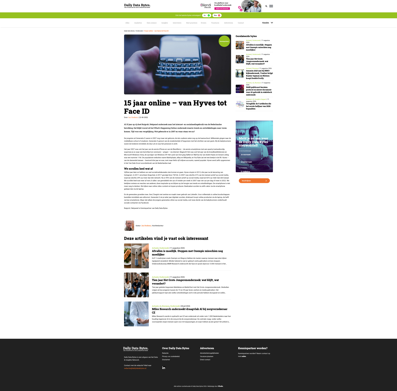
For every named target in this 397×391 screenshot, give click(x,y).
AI (160, 306)
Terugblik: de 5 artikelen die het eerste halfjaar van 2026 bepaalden (258, 106)
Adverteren (228, 23)
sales (244, 356)
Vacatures (215, 23)
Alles (127, 23)
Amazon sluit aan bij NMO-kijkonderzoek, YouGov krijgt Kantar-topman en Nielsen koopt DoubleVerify (259, 74)
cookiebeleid (175, 356)
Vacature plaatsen (206, 356)
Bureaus (165, 306)
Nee (215, 15)
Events (203, 23)
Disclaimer (166, 360)
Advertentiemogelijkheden (209, 353)
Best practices (191, 23)
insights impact (260, 99)
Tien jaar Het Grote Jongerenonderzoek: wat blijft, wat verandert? (257, 61)
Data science (152, 23)
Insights (164, 23)
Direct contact (205, 360)
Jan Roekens (133, 117)
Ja (204, 15)
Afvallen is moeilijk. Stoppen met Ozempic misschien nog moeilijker (259, 47)
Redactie (165, 353)
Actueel (155, 248)
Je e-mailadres (243, 168)
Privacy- (165, 356)
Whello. (220, 386)
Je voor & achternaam (245, 151)
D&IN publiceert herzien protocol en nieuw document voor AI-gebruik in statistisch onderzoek (259, 91)
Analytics (138, 23)
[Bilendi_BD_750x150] (230, 11)
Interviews (177, 23)
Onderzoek (164, 248)
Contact (241, 23)
